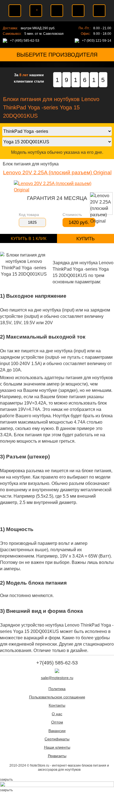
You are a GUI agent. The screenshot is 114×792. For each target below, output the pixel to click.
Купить (85, 238)
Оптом (57, 722)
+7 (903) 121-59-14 (96, 41)
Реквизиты (57, 756)
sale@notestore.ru (57, 678)
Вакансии (57, 731)
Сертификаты (57, 739)
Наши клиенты (57, 747)
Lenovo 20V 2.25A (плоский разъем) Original (57, 172)
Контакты (57, 705)
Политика (57, 689)
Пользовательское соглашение (57, 697)
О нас (57, 714)
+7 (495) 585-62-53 (24, 41)
